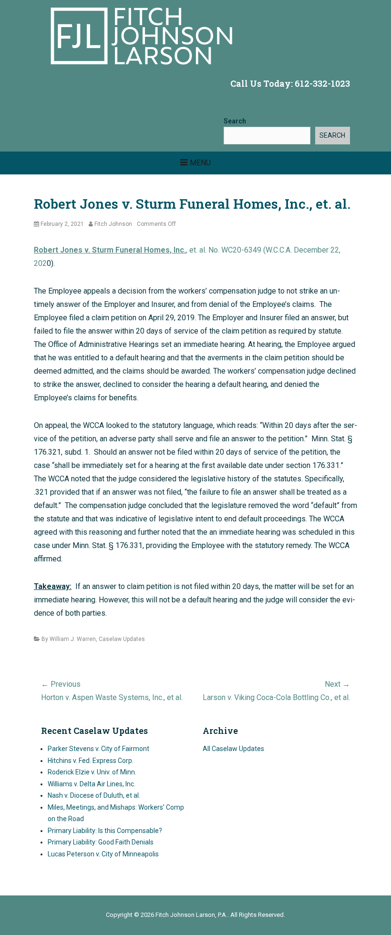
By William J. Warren (68, 639)
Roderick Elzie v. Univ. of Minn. (92, 772)
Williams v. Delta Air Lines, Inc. (91, 784)
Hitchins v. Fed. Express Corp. (91, 760)
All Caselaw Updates (233, 748)
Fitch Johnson (113, 224)
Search (235, 121)
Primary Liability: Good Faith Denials (101, 842)
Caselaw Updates (122, 639)
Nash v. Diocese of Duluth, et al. (94, 795)
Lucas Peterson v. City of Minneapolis (103, 854)
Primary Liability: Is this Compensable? (105, 830)
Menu (200, 162)
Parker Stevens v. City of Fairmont (98, 748)
